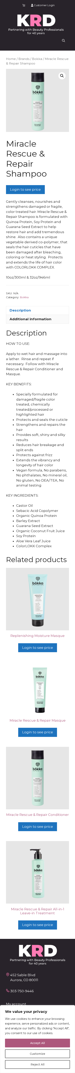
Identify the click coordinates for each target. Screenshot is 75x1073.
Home (11, 59)
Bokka (37, 59)
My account (16, 1004)
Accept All (37, 1043)
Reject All (37, 1064)
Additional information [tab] (30, 319)
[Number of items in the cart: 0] (23, 5)
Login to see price (25, 189)
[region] (37, 1039)
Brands (23, 59)
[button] (63, 41)
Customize (37, 1054)
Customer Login (44, 5)
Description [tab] (20, 310)
